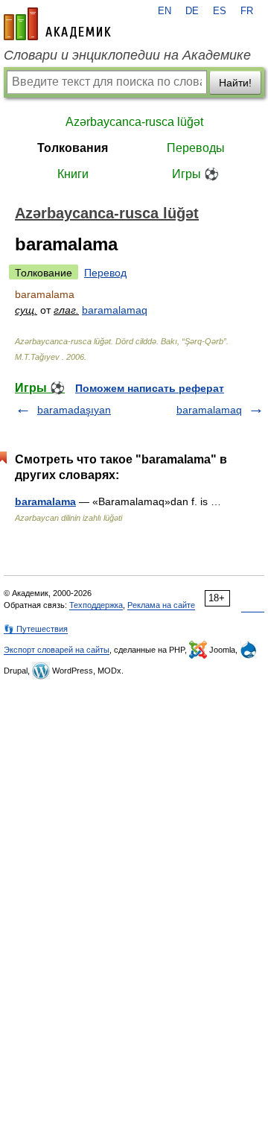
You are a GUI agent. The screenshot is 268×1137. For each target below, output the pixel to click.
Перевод (105, 273)
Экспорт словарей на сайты (56, 649)
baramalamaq (114, 310)
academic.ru (57, 23)
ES (219, 11)
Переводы (196, 148)
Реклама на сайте (161, 605)
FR (246, 11)
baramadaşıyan (74, 410)
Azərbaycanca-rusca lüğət (134, 121)
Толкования (72, 148)
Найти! (235, 83)
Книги (73, 174)
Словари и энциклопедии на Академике (127, 55)
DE (192, 11)
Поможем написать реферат (149, 388)
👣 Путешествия (36, 628)
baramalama (45, 501)
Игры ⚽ (195, 174)
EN (164, 11)
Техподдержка (96, 605)
